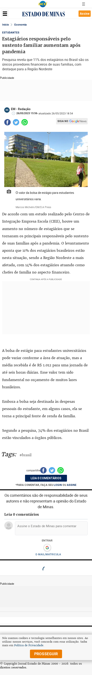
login (58, 485)
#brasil (25, 455)
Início (5, 24)
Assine (84, 13)
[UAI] (42, 4)
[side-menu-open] (5, 13)
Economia (20, 24)
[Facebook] (7, 122)
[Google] (47, 548)
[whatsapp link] (24, 122)
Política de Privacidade (28, 645)
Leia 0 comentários (46, 478)
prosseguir (46, 654)
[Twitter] (16, 122)
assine (71, 485)
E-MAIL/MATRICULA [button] (48, 554)
